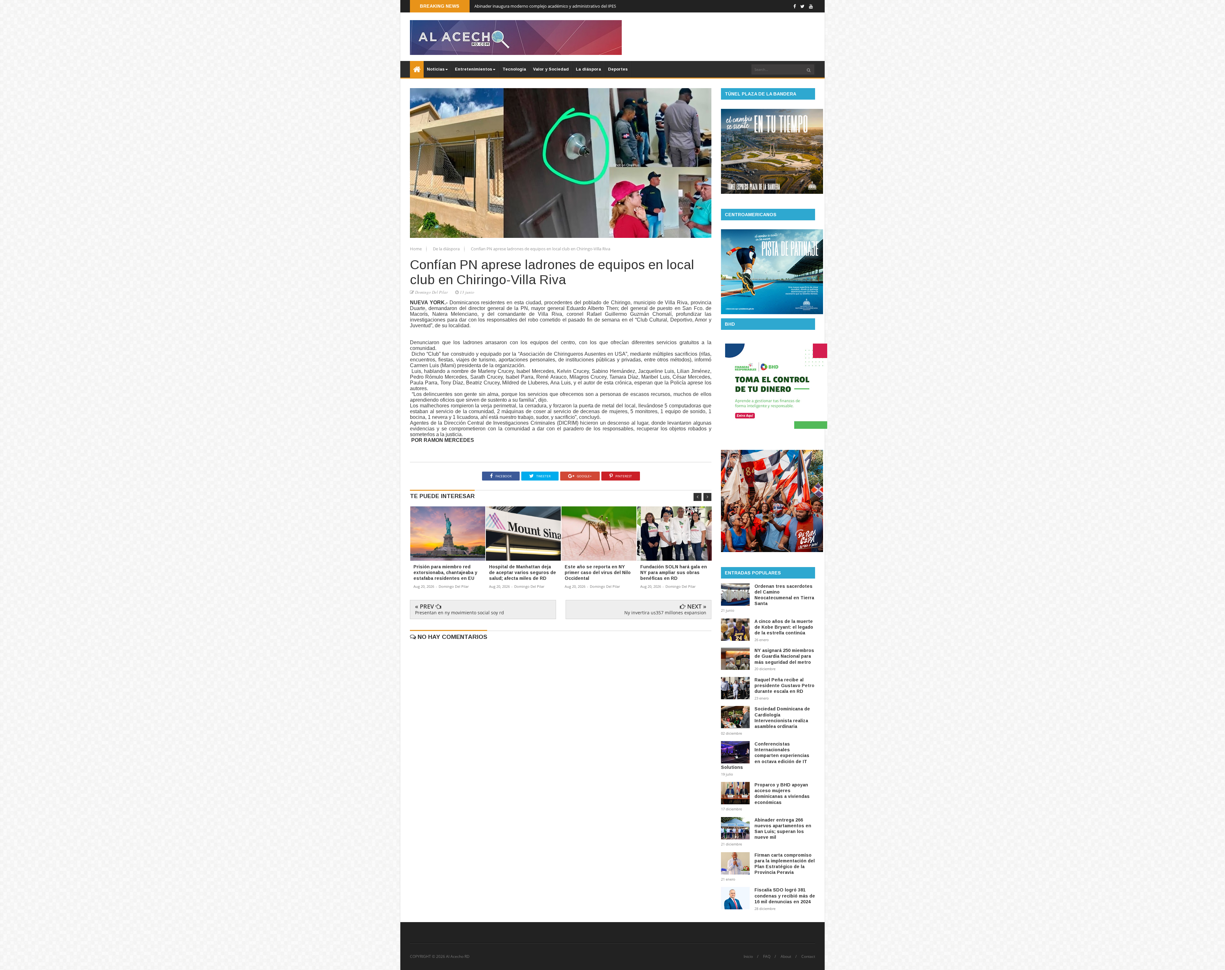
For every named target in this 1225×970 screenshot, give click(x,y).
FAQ (766, 956)
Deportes (618, 69)
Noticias (436, 69)
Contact (808, 956)
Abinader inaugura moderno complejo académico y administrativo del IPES (545, 6)
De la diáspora (447, 249)
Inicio (748, 956)
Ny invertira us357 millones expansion (665, 613)
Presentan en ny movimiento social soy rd (459, 613)
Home (416, 249)
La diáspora (588, 69)
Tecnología (514, 69)
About (786, 956)
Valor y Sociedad (551, 69)
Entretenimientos (473, 69)
